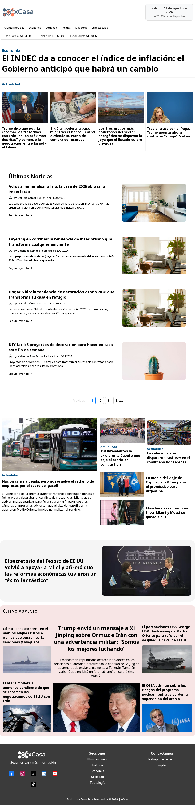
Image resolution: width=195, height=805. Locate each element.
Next (119, 400)
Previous (78, 400)
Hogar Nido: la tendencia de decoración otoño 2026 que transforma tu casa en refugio (61, 294)
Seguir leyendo (19, 215)
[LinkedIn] (44, 773)
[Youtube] (55, 773)
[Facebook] (11, 773)
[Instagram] (22, 773)
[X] (33, 773)
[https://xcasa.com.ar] (48, 12)
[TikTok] (33, 784)
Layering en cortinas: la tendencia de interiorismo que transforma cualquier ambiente (60, 242)
